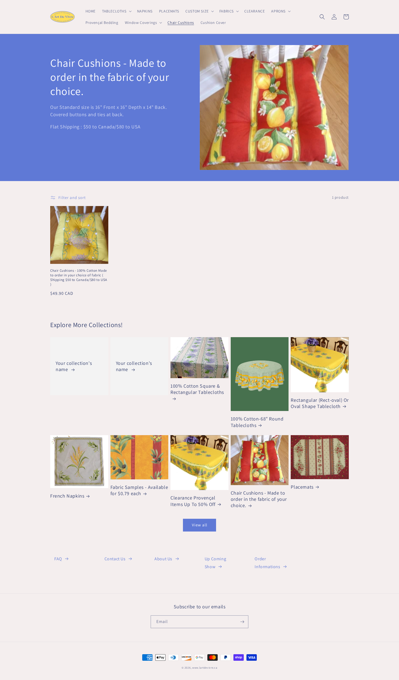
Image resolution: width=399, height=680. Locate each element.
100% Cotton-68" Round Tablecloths (257, 422)
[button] (116, 11)
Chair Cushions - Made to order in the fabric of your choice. (259, 499)
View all (199, 524)
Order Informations (267, 563)
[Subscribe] (242, 621)
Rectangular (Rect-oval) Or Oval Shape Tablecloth (320, 403)
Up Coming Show (215, 563)
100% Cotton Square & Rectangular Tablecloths (197, 389)
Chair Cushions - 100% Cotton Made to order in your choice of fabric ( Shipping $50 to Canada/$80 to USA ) (78, 277)
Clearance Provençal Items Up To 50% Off (192, 501)
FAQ (58, 559)
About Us (163, 559)
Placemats (302, 487)
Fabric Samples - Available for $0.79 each (139, 490)
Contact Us (115, 559)
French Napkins (67, 496)
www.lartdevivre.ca (204, 667)
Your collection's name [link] (74, 366)
